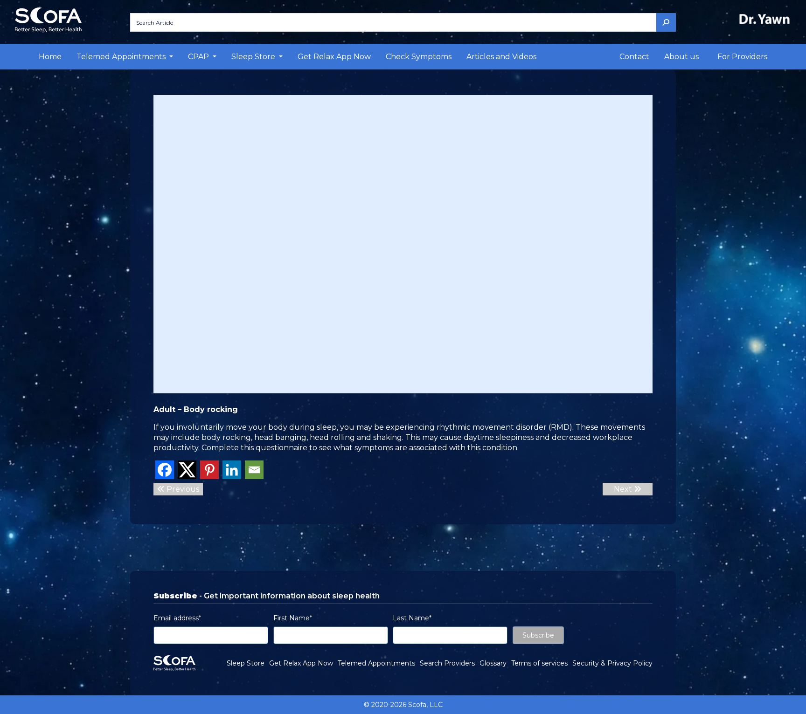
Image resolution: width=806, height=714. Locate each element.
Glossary (493, 663)
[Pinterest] (209, 469)
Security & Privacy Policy (612, 663)
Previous (182, 489)
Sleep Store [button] (254, 56)
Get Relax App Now (334, 56)
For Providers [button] (742, 56)
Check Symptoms (419, 56)
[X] (187, 469)
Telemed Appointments (376, 663)
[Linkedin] (231, 469)
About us (681, 56)
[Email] (254, 469)
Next (624, 489)
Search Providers (447, 663)
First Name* (292, 618)
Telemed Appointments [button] (121, 56)
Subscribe (538, 635)
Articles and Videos (501, 56)
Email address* (177, 618)
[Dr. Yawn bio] (766, 19)
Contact (634, 56)
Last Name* (412, 618)
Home (50, 56)
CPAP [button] (199, 56)
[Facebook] (164, 469)
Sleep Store (245, 663)
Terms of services (539, 663)
